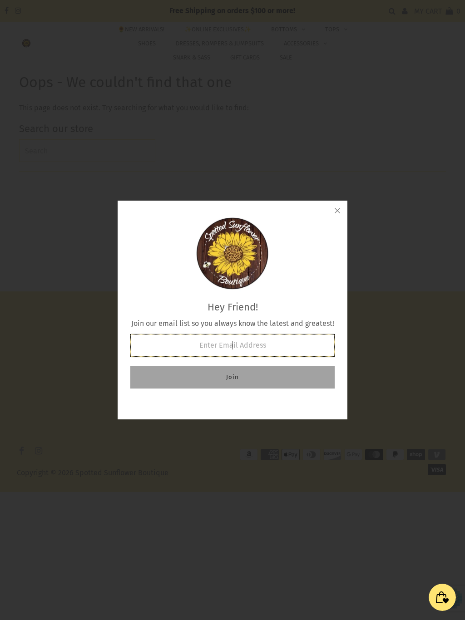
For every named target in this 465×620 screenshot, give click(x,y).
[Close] (337, 211)
